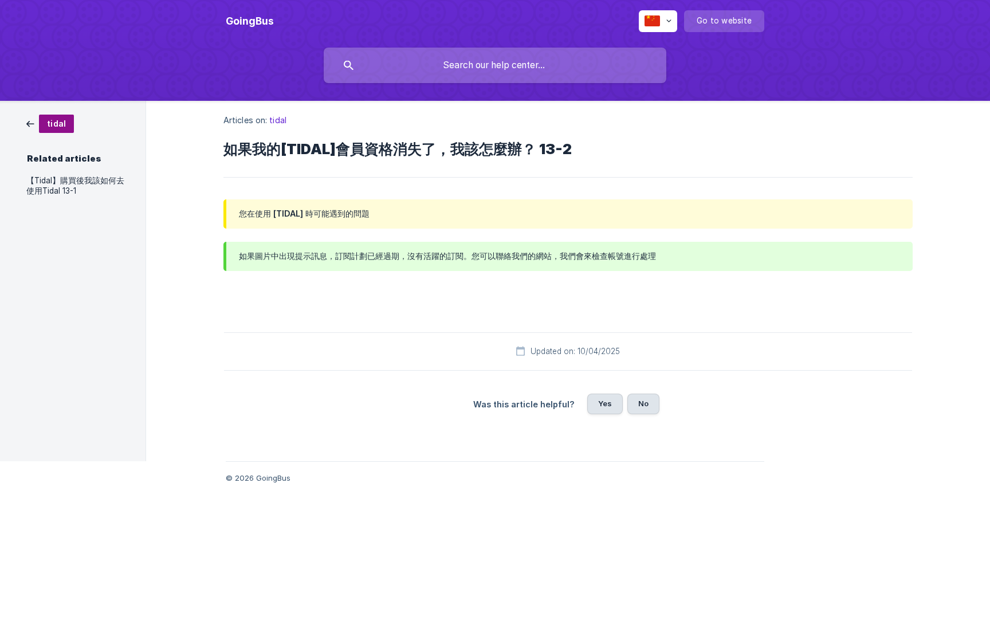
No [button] (643, 403)
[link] (50, 122)
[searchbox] (495, 65)
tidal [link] (277, 120)
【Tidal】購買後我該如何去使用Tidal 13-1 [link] (75, 185)
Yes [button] (605, 403)
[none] (250, 21)
